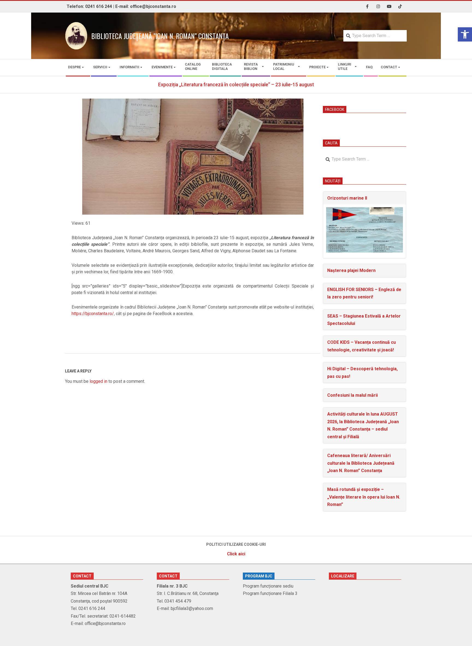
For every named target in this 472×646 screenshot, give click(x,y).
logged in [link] (98, 381)
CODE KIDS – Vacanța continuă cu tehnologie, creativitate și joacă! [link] (361, 346)
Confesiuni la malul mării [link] (352, 395)
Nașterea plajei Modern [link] (351, 270)
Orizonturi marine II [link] (347, 198)
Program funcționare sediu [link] (268, 586)
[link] (465, 34)
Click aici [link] (236, 553)
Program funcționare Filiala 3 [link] (270, 593)
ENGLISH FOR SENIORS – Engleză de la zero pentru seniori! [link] (364, 293)
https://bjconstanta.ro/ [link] (93, 313)
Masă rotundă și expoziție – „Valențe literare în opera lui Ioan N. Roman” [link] (363, 497)
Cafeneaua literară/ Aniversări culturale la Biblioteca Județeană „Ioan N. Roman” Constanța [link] (360, 463)
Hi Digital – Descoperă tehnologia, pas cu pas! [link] (362, 372)
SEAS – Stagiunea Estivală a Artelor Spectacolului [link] (364, 319)
